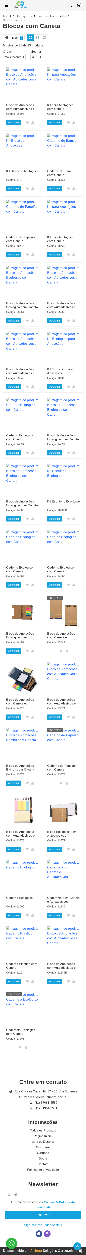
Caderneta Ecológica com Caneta (20, 1031)
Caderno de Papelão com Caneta (20, 239)
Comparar (43, 1147)
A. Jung (36, 1250)
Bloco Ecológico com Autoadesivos (62, 833)
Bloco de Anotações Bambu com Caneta (20, 767)
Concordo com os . (45, 1205)
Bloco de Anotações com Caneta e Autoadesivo (61, 635)
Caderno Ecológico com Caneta (19, 437)
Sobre (43, 1158)
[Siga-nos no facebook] (39, 1233)
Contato (43, 1164)
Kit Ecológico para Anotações (60, 371)
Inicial (7, 16)
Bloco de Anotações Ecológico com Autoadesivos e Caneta (22, 635)
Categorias (24, 16)
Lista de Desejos (43, 1141)
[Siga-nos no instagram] (47, 1233)
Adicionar (13, 122)
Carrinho (43, 1153)
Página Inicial (43, 1136)
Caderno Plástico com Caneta (21, 965)
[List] (44, 37)
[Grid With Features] (37, 37)
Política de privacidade (43, 1169)
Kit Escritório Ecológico (63, 501)
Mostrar (35, 51)
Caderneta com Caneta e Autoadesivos (63, 899)
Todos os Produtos (43, 1130)
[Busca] (70, 5)
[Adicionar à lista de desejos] (27, 122)
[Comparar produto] (32, 122)
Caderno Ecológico (19, 897)
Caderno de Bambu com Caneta (60, 173)
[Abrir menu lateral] (6, 5)
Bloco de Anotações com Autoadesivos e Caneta (20, 107)
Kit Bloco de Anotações (22, 171)
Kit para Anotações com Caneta (60, 107)
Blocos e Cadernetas (52, 16)
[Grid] (30, 37)
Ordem (8, 51)
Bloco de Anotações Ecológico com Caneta (22, 305)
